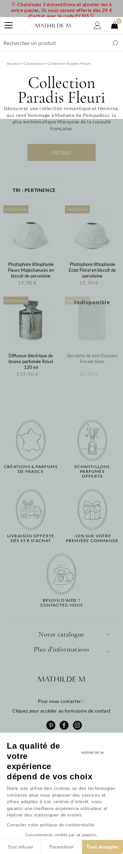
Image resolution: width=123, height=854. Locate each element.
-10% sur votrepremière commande (92, 538)
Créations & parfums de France (30, 469)
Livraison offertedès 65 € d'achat (30, 538)
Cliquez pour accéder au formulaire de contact (61, 711)
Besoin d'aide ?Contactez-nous (61, 603)
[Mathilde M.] (53, 25)
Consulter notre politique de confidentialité (50, 825)
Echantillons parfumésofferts (92, 471)
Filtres (61, 152)
